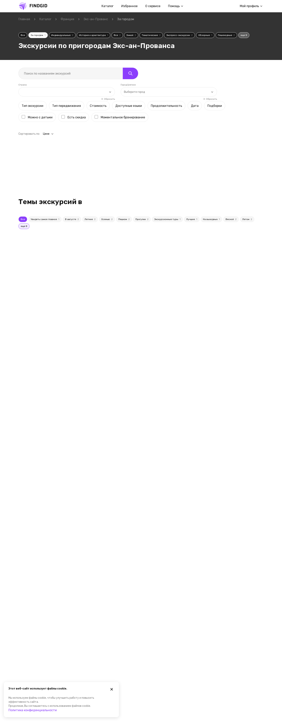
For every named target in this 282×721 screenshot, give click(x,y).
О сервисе (152, 6)
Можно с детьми (40, 117)
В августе (72, 219)
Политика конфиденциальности (32, 710)
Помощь (174, 6)
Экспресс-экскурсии (179, 35)
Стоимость (98, 106)
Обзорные (205, 35)
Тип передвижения (66, 106)
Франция (67, 19)
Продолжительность (166, 106)
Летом (247, 219)
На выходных (211, 219)
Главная (24, 19)
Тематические (151, 35)
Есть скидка (77, 117)
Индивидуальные (62, 35)
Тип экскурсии (32, 106)
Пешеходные (226, 35)
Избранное (129, 6)
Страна (22, 84)
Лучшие (191, 219)
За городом (38, 35)
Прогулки (141, 219)
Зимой (131, 35)
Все (23, 35)
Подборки (214, 106)
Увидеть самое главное (45, 219)
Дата (195, 106)
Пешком (124, 219)
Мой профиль (249, 6)
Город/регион (128, 84)
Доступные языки (128, 106)
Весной (231, 219)
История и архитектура (93, 35)
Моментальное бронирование (123, 117)
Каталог (107, 6)
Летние (90, 219)
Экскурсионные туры (167, 219)
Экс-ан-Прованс (95, 19)
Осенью (107, 219)
